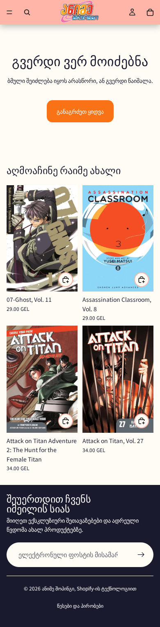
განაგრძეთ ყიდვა (80, 111)
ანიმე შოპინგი (58, 588)
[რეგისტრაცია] (141, 554)
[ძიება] (27, 12)
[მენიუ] (9, 12)
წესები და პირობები (80, 605)
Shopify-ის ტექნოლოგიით (107, 588)
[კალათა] (150, 12)
